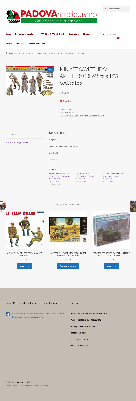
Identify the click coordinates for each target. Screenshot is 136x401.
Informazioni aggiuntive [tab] (17, 142)
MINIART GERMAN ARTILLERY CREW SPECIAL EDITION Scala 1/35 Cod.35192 (60, 176)
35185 (65, 115)
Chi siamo (87, 34)
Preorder (20, 43)
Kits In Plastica (21, 53)
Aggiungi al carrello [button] (68, 266)
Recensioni (74, 34)
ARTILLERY (73, 115)
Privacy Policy (12, 385)
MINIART (93, 115)
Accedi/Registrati (37, 43)
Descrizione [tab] (11, 134)
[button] (50, 70)
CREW (81, 115)
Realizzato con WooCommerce (34, 385)
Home (8, 34)
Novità (9, 43)
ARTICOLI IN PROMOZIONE (52, 34)
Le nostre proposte (24, 34)
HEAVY (86, 115)
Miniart (31, 53)
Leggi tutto (24, 266)
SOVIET (101, 115)
